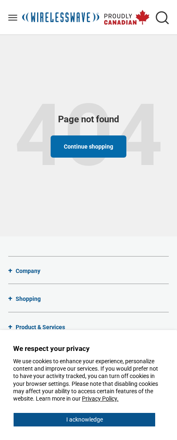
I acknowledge (84, 419)
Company (28, 271)
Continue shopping (88, 146)
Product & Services (40, 327)
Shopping (28, 299)
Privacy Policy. (100, 398)
